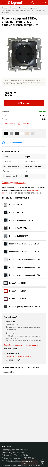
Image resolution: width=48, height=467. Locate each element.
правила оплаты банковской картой (18, 356)
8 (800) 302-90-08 (21, 450)
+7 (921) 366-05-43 (28, 458)
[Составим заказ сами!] (42, 462)
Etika (44, 119)
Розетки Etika (8, 372)
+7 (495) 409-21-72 (16, 453)
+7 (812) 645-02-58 (20, 455)
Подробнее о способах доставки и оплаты (21, 345)
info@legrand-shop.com (17, 461)
